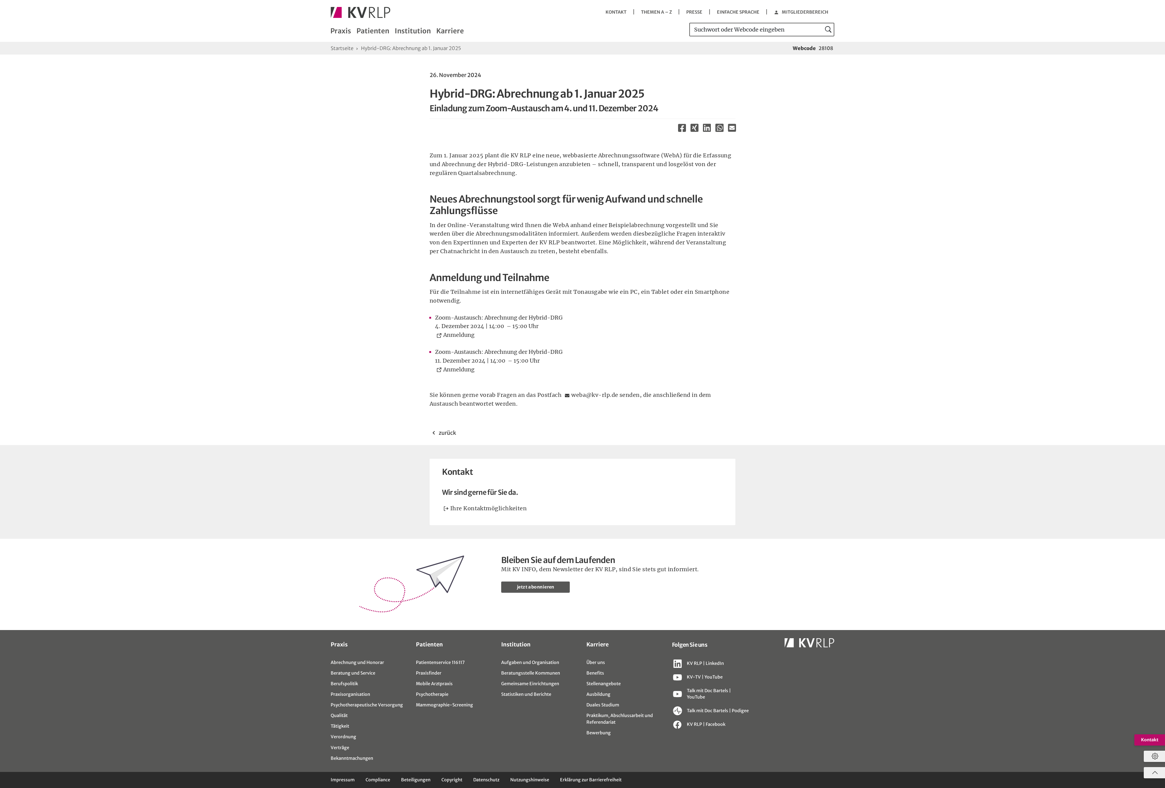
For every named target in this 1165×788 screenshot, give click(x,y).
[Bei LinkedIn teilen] (707, 127)
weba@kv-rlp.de (594, 394)
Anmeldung (460, 334)
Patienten (372, 31)
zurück (447, 432)
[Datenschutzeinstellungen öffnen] (1153, 756)
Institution (413, 31)
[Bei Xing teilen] (694, 127)
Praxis (340, 31)
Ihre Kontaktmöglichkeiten (488, 508)
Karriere (450, 31)
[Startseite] (360, 12)
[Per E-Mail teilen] (732, 127)
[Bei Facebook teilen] (682, 127)
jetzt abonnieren (535, 587)
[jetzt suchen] (828, 29)
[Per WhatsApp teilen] (719, 129)
